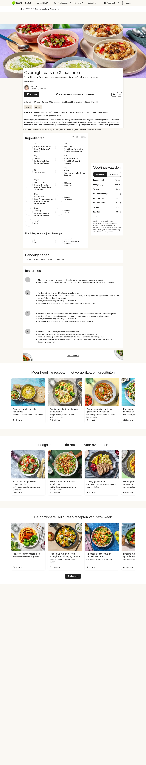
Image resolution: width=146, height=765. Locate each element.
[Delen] (119, 94)
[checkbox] (25, 82)
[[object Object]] (113, 94)
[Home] (21, 9)
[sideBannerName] (107, 146)
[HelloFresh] (17, 3)
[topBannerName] (73, 18)
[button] (112, 3)
